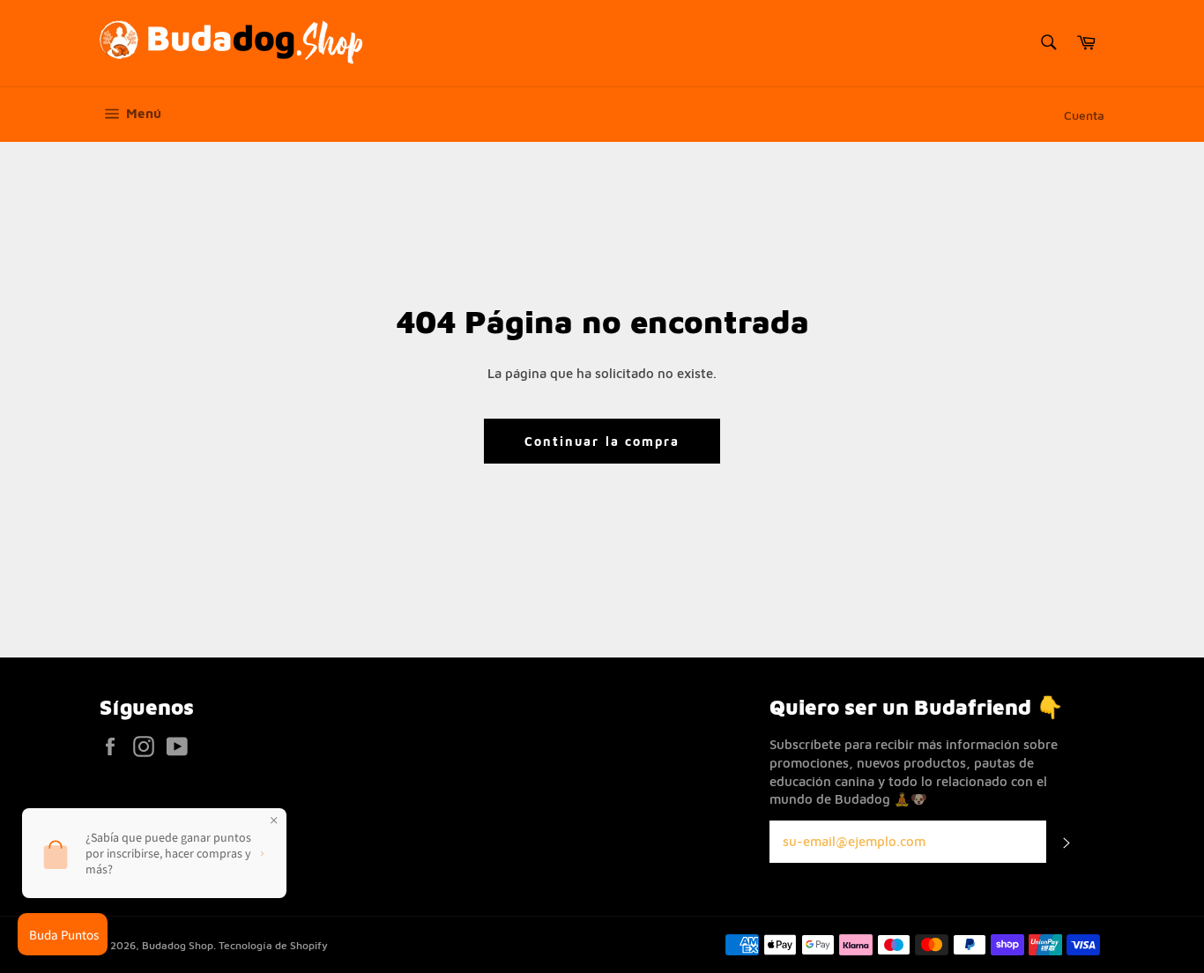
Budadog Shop (177, 945)
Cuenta (1084, 115)
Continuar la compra (602, 441)
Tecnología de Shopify (273, 945)
